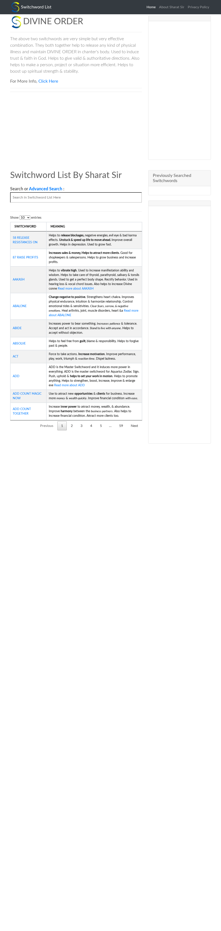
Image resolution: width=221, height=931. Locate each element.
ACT (15, 356)
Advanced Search (45, 189)
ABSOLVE (19, 343)
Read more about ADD (69, 385)
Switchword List (36, 7)
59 (121, 426)
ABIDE (17, 328)
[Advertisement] (179, 90)
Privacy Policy (198, 7)
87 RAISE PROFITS (25, 257)
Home (152, 7)
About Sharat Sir (171, 7)
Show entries (25, 217)
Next (134, 426)
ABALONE (20, 306)
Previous (46, 426)
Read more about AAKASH (75, 288)
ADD (16, 376)
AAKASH (19, 279)
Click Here (48, 81)
